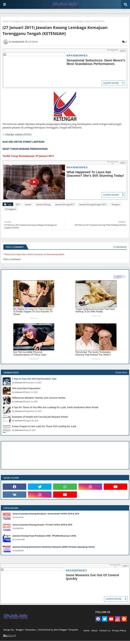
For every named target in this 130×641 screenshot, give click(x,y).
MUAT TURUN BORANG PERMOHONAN (25, 148)
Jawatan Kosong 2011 (64, 204)
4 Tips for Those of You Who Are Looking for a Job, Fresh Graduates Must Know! (55, 407)
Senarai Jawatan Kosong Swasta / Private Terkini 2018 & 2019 (42, 524)
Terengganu (15, 21)
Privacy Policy (119, 630)
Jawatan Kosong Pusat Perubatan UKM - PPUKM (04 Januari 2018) (44, 535)
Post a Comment (12, 259)
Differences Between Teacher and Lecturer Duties (38, 397)
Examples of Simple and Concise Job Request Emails (40, 416)
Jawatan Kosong (43, 204)
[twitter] (40, 486)
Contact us (104, 630)
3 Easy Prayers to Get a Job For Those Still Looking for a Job (44, 426)
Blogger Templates (26, 629)
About (94, 630)
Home (5, 21)
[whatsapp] (65, 486)
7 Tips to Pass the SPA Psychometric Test (34, 378)
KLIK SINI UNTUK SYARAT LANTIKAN (23, 141)
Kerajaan (116, 204)
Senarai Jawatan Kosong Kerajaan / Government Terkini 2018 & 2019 (46, 513)
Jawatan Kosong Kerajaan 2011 (93, 204)
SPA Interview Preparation (26, 388)
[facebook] (14, 486)
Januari (28, 204)
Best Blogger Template (66, 629)
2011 (18, 204)
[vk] (14, 494)
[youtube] (115, 486)
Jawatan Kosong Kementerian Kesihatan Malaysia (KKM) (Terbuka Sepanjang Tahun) (54, 546)
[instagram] (90, 486)
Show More (121, 372)
